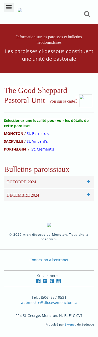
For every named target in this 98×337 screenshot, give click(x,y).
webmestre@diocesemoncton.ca (49, 302)
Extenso (70, 324)
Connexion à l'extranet (49, 259)
